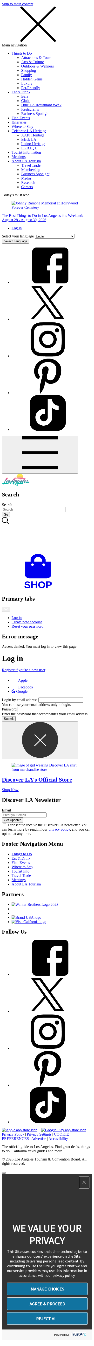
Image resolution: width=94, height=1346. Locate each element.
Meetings (19, 157)
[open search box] (47, 535)
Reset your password (27, 626)
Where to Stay (22, 126)
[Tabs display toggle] (6, 609)
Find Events (21, 118)
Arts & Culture (32, 62)
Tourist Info (20, 871)
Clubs (25, 101)
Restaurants (30, 109)
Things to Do (22, 53)
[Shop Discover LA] (40, 588)
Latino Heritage (33, 144)
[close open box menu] (38, 41)
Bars (24, 96)
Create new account (27, 622)
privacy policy (59, 829)
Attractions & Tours (36, 58)
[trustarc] (78, 1335)
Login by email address (19, 700)
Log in (17, 228)
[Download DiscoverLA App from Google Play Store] (63, 1130)
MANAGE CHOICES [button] (47, 1289)
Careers (27, 187)
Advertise (38, 1139)
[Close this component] (40, 740)
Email (6, 810)
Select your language (18, 236)
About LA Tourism (26, 161)
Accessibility (58, 1139)
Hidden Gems (31, 79)
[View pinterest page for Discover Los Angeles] (48, 393)
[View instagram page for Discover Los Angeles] (48, 356)
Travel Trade (30, 165)
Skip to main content (17, 4)
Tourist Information (26, 152)
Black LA (28, 139)
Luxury (27, 83)
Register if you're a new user (23, 670)
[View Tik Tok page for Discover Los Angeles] (48, 430)
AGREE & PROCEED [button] (47, 1304)
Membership (30, 170)
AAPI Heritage (32, 135)
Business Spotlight (35, 114)
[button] (84, 1182)
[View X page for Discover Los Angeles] (48, 319)
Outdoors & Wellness (37, 66)
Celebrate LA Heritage (29, 131)
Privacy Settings (39, 1134)
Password (9, 709)
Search (7, 505)
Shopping (28, 70)
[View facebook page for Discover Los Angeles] (48, 282)
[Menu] (40, 455)
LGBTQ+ (29, 148)
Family (26, 75)
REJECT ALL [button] (47, 1318)
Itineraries (19, 122)
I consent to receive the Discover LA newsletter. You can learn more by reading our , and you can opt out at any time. (46, 829)
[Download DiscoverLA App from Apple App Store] (19, 1130)
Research (28, 182)
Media (26, 178)
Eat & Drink (21, 92)
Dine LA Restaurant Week (41, 105)
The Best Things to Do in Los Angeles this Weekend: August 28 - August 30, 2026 (42, 218)
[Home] (15, 484)
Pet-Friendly (30, 88)
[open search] (47, 535)
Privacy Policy (13, 1134)
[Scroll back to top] (4, 1173)
